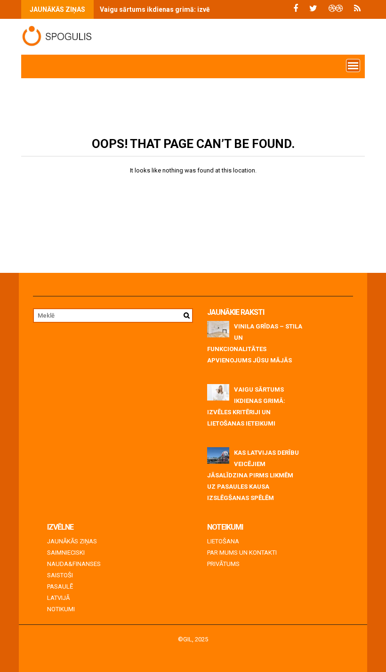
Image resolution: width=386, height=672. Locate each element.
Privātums (223, 563)
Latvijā (58, 597)
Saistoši (60, 575)
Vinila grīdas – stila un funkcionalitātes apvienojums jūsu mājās (254, 343)
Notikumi (61, 609)
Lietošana (223, 541)
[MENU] (353, 65)
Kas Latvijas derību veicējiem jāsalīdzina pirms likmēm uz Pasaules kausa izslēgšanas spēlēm (253, 475)
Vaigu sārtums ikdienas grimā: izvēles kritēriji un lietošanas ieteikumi (208, 9)
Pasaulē (60, 586)
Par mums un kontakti (242, 552)
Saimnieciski (66, 552)
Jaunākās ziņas (72, 541)
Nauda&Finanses (74, 563)
